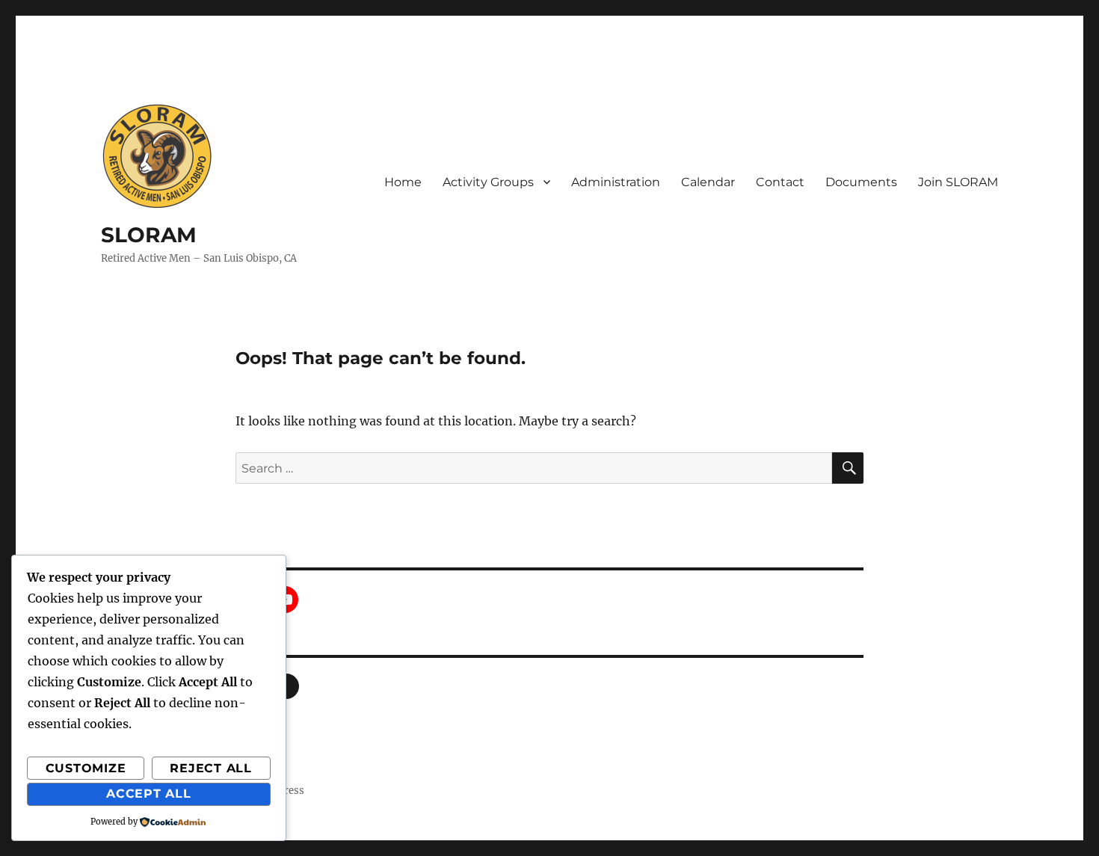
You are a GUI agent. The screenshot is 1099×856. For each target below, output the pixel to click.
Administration (615, 182)
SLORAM (149, 234)
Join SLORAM (958, 182)
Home (403, 182)
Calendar (708, 182)
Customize (86, 768)
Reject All (211, 768)
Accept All (148, 793)
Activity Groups (488, 182)
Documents (861, 182)
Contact (780, 182)
